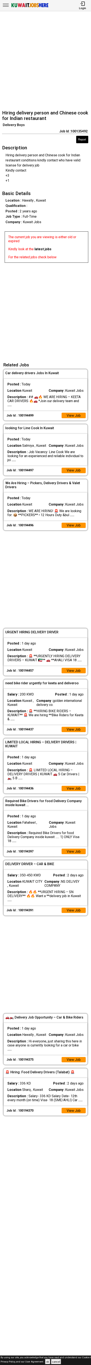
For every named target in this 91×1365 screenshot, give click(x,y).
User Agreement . (34, 1362)
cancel (56, 1361)
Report (82, 139)
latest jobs (42, 249)
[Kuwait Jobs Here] (30, 7)
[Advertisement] (45, 61)
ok (47, 1361)
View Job (74, 416)
